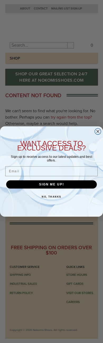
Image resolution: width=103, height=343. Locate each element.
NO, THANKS (51, 196)
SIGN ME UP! (51, 184)
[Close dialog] (98, 131)
